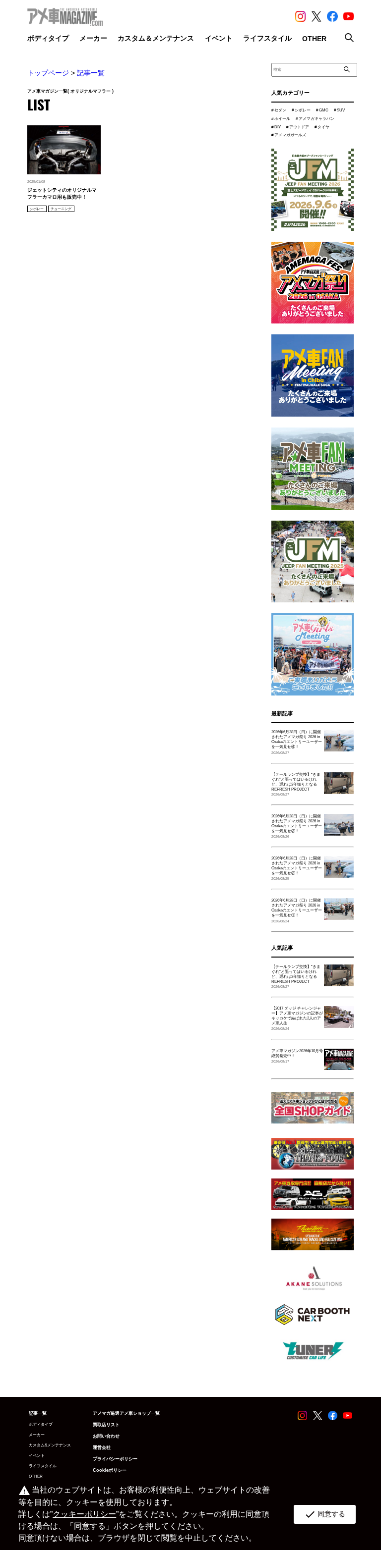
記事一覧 (91, 73)
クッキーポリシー (84, 1514)
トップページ (48, 73)
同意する (324, 1514)
